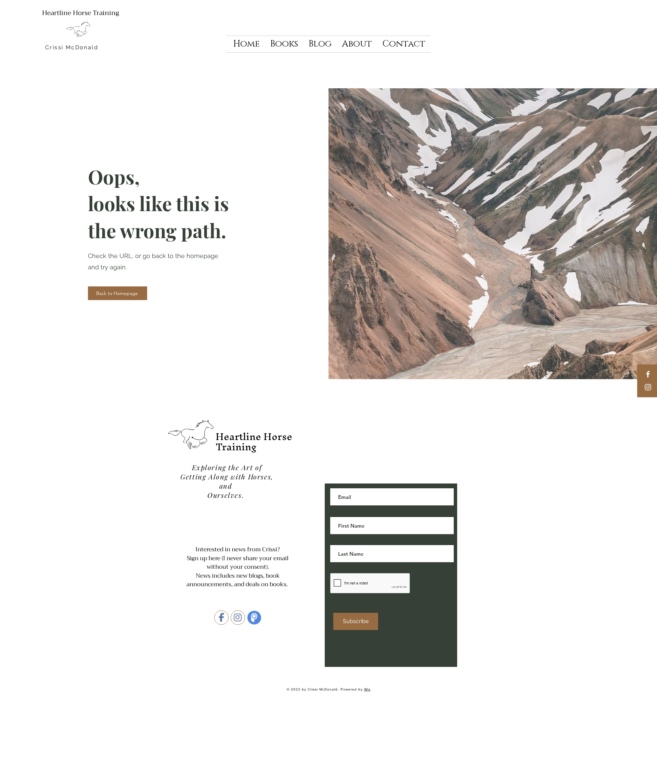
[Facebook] (648, 374)
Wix (367, 689)
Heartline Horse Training (80, 12)
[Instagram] (648, 387)
